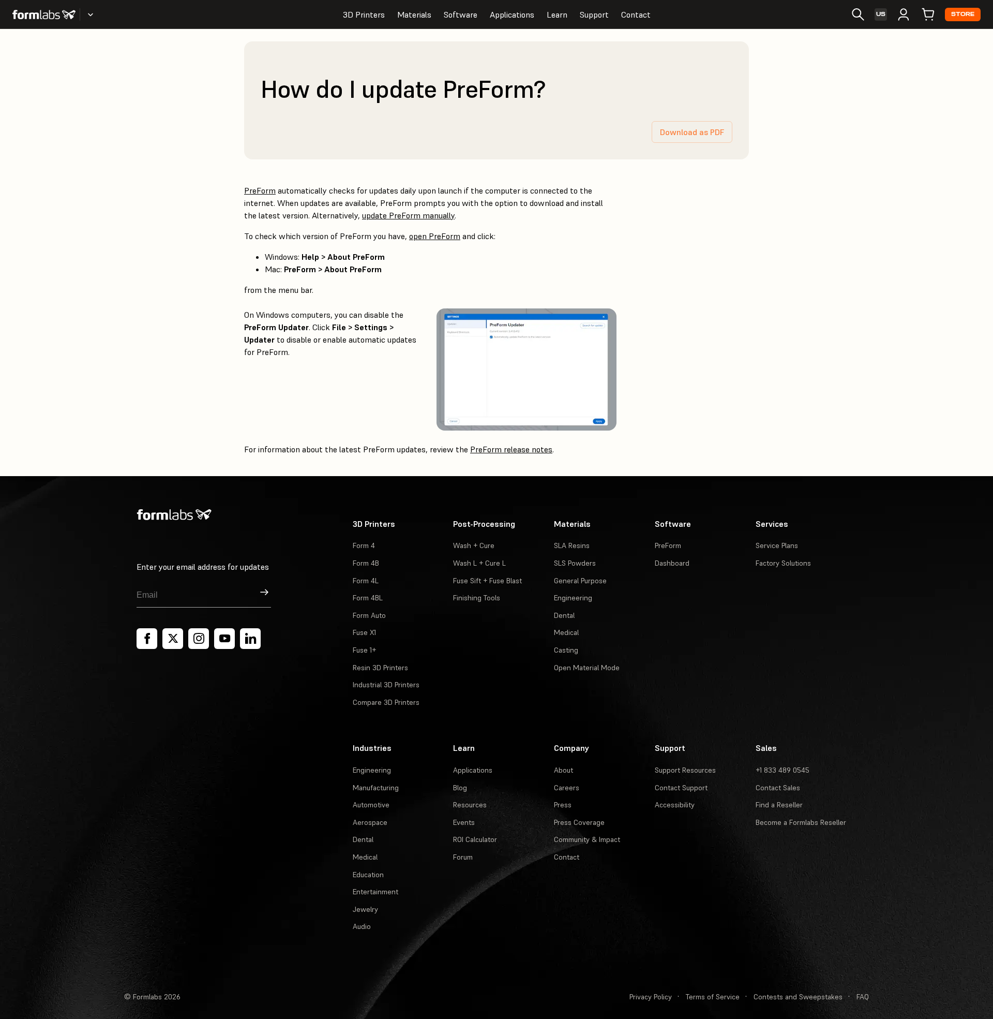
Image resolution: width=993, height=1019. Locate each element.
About (563, 770)
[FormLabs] (44, 14)
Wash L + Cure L (479, 563)
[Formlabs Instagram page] (198, 638)
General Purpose (580, 580)
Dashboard (672, 563)
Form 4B (366, 563)
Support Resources (685, 770)
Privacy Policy (650, 996)
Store (962, 14)
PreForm (260, 190)
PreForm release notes (511, 449)
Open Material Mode (587, 667)
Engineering (573, 597)
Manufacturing (376, 787)
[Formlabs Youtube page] (224, 638)
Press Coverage (579, 822)
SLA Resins (572, 545)
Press (562, 804)
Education (368, 874)
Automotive (371, 804)
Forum (463, 857)
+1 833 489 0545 (782, 770)
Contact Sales (778, 787)
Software (460, 14)
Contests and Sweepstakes (798, 996)
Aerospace (370, 822)
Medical (566, 632)
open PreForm (434, 236)
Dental (564, 615)
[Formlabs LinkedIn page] (250, 638)
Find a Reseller (779, 804)
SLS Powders (575, 563)
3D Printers (364, 14)
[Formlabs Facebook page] (147, 638)
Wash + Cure (473, 545)
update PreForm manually (408, 215)
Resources (470, 804)
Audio (362, 926)
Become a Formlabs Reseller (801, 822)
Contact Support (681, 787)
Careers (566, 787)
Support (594, 14)
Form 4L (366, 580)
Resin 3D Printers (380, 667)
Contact (636, 14)
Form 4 (364, 545)
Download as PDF (692, 132)
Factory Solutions (783, 563)
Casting (566, 650)
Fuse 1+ (364, 650)
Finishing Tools (476, 597)
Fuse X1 (364, 632)
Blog (460, 787)
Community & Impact (587, 839)
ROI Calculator (475, 839)
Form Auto (369, 615)
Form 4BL (368, 597)
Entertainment (375, 891)
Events (464, 822)
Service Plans (777, 545)
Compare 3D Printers (386, 702)
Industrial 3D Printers (386, 684)
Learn (557, 14)
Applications (512, 14)
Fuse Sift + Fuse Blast (487, 580)
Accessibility (675, 804)
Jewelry (365, 909)
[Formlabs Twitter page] (172, 638)
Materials (414, 14)
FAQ (862, 996)
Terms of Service (713, 996)
